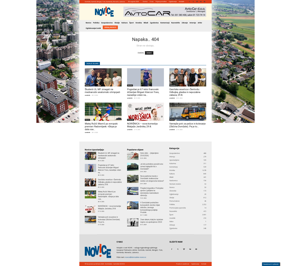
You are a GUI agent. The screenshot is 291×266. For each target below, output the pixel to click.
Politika (96, 23)
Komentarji (164, 23)
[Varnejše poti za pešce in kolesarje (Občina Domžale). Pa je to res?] (187, 112)
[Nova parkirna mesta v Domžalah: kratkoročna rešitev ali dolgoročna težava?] (132, 179)
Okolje (117, 23)
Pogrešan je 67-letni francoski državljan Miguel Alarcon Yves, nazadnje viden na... (143, 92)
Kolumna (172, 163)
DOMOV (149, 53)
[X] (193, 1)
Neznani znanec (175, 184)
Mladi (146, 23)
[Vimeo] (197, 1)
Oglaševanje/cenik (93, 28)
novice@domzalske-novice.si (135, 257)
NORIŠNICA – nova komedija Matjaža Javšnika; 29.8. (142, 125)
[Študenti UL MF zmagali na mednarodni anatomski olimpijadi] (103, 77)
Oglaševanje (173, 2)
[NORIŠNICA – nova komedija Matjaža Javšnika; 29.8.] (145, 112)
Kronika (139, 23)
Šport (131, 23)
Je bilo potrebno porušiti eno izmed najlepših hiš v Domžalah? (151, 166)
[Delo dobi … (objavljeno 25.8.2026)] (132, 156)
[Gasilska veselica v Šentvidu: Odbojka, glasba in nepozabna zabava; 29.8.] (187, 77)
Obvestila (173, 85)
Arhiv (200, 23)
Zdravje (185, 23)
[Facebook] (189, 1)
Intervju (193, 23)
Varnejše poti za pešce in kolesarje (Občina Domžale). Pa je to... (187, 125)
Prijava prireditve (161, 2)
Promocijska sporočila (177, 208)
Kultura (125, 23)
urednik (87, 95)
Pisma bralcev (174, 201)
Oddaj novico (110, 27)
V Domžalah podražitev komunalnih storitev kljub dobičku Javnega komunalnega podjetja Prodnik (150, 207)
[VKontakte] (200, 1)
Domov (145, 2)
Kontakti (181, 2)
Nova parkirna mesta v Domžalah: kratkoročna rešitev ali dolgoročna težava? (152, 178)
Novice (88, 23)
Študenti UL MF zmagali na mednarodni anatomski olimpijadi (102, 91)
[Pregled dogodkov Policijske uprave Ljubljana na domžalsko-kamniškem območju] (132, 191)
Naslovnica (173, 180)
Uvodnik (172, 218)
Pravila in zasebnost (182, 264)
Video (171, 221)
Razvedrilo (175, 23)
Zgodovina (154, 23)
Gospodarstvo (107, 23)
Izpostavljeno (174, 160)
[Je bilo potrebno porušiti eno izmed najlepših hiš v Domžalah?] (132, 167)
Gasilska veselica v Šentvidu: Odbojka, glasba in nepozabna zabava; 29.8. (184, 92)
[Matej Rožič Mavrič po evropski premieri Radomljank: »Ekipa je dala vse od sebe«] (103, 112)
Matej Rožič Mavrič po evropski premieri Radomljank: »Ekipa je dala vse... (101, 126)
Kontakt (203, 264)
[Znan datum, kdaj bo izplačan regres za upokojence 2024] (132, 222)
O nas (151, 2)
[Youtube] (204, 1)
